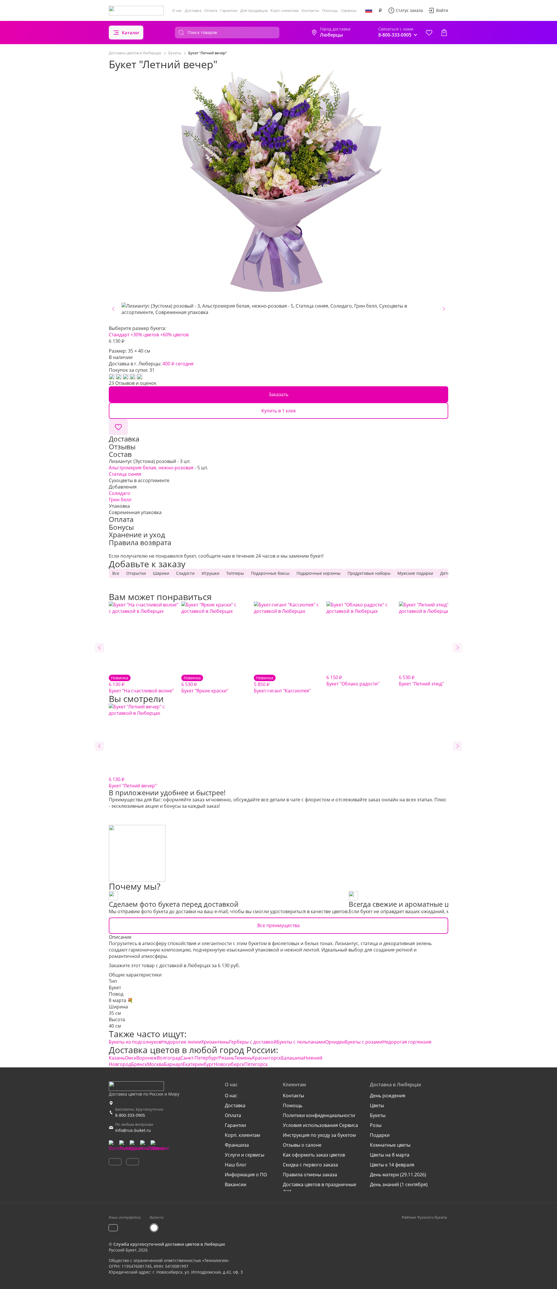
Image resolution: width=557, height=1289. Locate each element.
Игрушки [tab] (210, 573)
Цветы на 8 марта (389, 1155)
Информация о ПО (246, 1174)
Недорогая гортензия (406, 1042)
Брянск (139, 1064)
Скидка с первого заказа (310, 1164)
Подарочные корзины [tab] (318, 573)
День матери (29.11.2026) (398, 1174)
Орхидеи (335, 1042)
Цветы (377, 1105)
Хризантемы (215, 1042)
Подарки (380, 1135)
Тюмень (243, 1058)
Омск (130, 1058)
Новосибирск (229, 1064)
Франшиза (237, 1145)
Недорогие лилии (181, 1042)
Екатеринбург (198, 1064)
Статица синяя (125, 474)
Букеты (378, 1115)
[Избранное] (429, 32)
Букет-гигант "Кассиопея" (282, 684)
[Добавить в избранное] (118, 427)
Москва (155, 1064)
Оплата (210, 10)
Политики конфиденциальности (319, 1115)
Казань (117, 1058)
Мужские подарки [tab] (415, 573)
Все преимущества (278, 925)
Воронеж (146, 1058)
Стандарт (119, 334)
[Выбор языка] (368, 10)
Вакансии (235, 1184)
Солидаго (119, 493)
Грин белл (120, 499)
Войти (442, 10)
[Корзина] (444, 32)
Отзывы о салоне (302, 1145)
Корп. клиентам (284, 10)
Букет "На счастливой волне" (141, 684)
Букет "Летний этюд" (421, 680)
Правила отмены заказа (310, 1174)
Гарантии (228, 10)
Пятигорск (256, 1064)
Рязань (226, 1058)
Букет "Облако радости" (352, 680)
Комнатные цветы (390, 1145)
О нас (177, 10)
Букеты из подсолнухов (135, 1042)
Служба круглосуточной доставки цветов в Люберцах (169, 1244)
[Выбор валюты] (380, 10)
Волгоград (168, 1058)
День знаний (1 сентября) (399, 1184)
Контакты (310, 10)
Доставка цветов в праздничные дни (319, 1187)
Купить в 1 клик (278, 410)
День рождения (387, 1095)
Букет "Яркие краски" (204, 684)
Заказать (278, 394)
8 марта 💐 (121, 1000)
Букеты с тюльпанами (300, 1042)
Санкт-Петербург (199, 1058)
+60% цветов (174, 334)
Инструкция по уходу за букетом (319, 1135)
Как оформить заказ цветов (314, 1155)
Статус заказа (409, 10)
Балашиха (292, 1058)
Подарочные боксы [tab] (270, 573)
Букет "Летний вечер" (133, 782)
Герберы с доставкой (252, 1042)
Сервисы (349, 10)
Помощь (330, 10)
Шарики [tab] (161, 573)
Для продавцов (253, 10)
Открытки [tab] (136, 573)
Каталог (131, 32)
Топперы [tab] (235, 573)
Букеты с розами (363, 1042)
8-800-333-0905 (130, 1115)
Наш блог (236, 1164)
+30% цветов (145, 334)
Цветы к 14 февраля (392, 1164)
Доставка (193, 10)
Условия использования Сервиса (320, 1125)
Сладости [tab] (185, 573)
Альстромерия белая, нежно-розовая (151, 467)
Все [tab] (115, 573)
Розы (375, 1125)
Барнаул (173, 1064)
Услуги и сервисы (244, 1155)
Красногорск (266, 1058)
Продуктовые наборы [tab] (369, 573)
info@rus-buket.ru (133, 1130)
